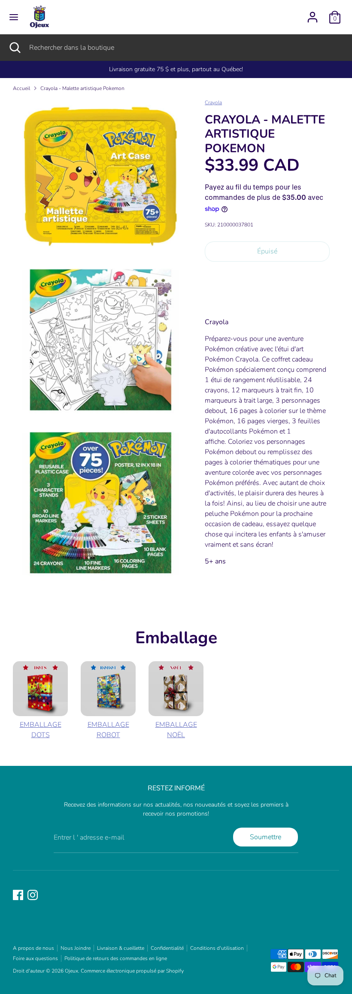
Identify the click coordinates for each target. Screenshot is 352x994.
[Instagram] (32, 895)
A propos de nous (33, 948)
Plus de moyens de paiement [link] (267, 299)
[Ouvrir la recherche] (14, 48)
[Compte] (312, 13)
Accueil (21, 88)
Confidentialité (167, 948)
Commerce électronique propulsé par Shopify (132, 970)
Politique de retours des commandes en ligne (115, 958)
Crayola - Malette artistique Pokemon (82, 88)
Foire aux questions (35, 958)
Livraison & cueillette (120, 948)
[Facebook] (18, 895)
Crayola (213, 102)
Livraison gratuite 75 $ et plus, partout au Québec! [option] (176, 69)
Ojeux (71, 970)
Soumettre (265, 837)
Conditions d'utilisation (217, 948)
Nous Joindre (76, 948)
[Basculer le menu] (13, 17)
